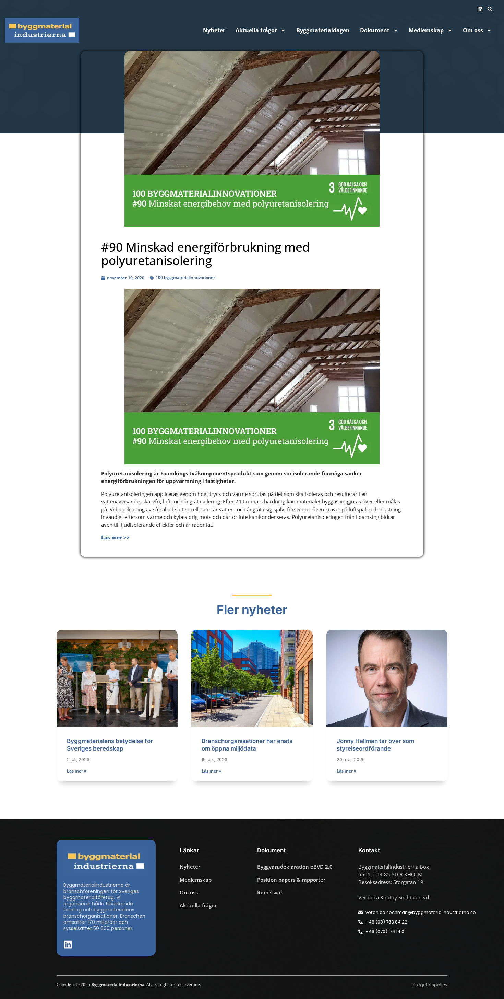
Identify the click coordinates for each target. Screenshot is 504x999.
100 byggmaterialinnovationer (185, 277)
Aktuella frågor (256, 30)
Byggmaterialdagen (323, 30)
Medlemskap (426, 30)
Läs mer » (76, 771)
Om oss (473, 30)
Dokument (374, 30)
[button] (489, 8)
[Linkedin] (480, 9)
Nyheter (214, 30)
